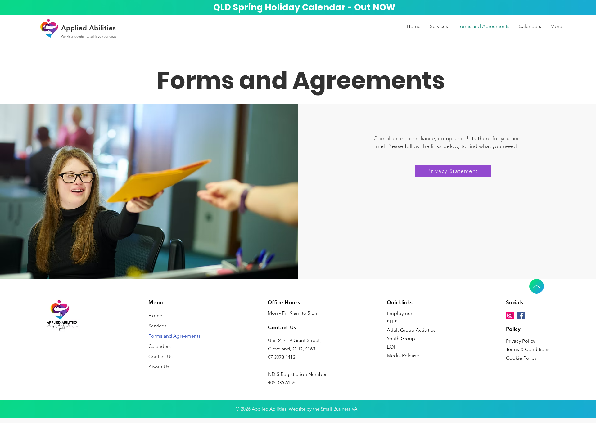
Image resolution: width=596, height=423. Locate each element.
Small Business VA (339, 409)
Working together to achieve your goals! (89, 36)
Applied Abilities (88, 28)
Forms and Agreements (174, 336)
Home (155, 315)
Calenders (159, 346)
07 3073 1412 (281, 357)
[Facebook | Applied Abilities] (521, 315)
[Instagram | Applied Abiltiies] (510, 315)
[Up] (536, 286)
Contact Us (160, 356)
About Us (158, 367)
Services (157, 326)
